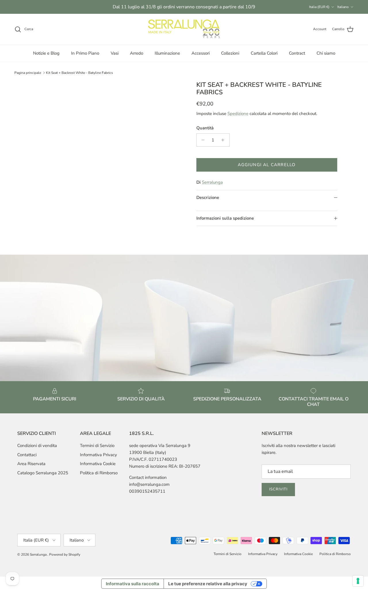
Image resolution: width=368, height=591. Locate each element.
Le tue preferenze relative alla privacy (207, 583)
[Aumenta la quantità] (224, 140)
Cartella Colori (264, 53)
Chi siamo (326, 53)
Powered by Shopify (64, 554)
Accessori (200, 53)
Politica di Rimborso (99, 473)
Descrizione (207, 197)
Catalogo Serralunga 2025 (42, 473)
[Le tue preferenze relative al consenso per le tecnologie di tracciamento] (357, 580)
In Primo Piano (85, 53)
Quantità (205, 128)
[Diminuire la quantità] (202, 140)
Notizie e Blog (46, 53)
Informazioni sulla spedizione (225, 218)
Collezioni (230, 53)
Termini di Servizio (97, 445)
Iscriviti (278, 489)
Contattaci (27, 455)
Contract (297, 53)
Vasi (114, 53)
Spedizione (237, 113)
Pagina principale (27, 72)
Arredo (136, 53)
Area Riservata (31, 464)
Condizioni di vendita (37, 445)
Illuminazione (167, 53)
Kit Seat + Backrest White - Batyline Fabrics (79, 72)
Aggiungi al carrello (267, 165)
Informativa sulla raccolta (132, 583)
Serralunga (212, 182)
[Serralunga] (184, 29)
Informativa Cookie (98, 464)
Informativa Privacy (98, 455)
